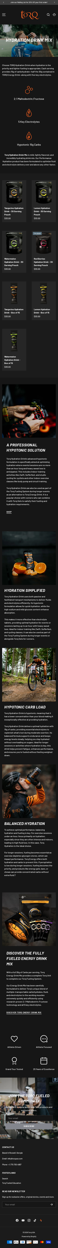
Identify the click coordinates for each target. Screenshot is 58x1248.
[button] (54, 15)
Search (5, 1178)
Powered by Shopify (29, 1236)
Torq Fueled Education (11, 1183)
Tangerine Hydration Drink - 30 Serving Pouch (13, 211)
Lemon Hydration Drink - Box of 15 (42, 311)
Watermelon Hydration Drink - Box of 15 (12, 359)
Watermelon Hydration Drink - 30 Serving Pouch (13, 261)
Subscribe (29, 1126)
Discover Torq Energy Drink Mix (24, 1012)
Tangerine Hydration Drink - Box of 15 (13, 311)
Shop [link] (9, 512)
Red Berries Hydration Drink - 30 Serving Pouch (43, 261)
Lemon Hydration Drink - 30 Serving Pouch (42, 211)
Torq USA (31, 1232)
